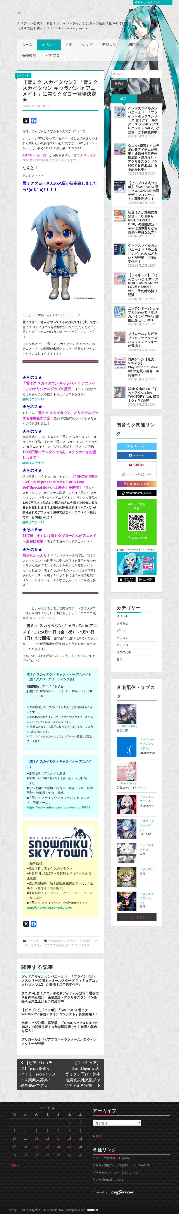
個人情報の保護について (108, 1179)
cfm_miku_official (137, 483)
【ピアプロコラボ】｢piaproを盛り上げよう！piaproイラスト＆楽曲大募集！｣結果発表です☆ (38, 1074)
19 (36, 1146)
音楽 (69, 44)
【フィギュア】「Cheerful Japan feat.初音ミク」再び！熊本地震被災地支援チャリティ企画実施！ (83, 1074)
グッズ (87, 44)
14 (58, 1138)
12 (36, 1138)
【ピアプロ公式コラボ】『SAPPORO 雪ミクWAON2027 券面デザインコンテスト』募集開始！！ (59, 1012)
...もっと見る (136, 917)
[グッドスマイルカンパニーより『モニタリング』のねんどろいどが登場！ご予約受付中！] (119, 249)
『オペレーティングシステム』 (147, 744)
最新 (124, 98)
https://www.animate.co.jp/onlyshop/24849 (58, 807)
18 (25, 1146)
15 (69, 1138)
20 (47, 1146)
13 (47, 1138)
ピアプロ (52, 55)
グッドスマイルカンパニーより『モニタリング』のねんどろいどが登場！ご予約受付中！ (142, 253)
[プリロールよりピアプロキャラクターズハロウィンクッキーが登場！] (119, 337)
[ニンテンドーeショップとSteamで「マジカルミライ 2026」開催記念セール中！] (119, 311)
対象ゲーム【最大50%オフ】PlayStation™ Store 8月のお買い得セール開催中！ (143, 367)
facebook (138, 455)
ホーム (27, 44)
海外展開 (28, 55)
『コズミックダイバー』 (147, 898)
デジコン (109, 44)
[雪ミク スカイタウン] (60, 842)
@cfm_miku (138, 446)
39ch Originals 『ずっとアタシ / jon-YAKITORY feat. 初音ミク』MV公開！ (143, 394)
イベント (48, 44)
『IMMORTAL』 (128, 726)
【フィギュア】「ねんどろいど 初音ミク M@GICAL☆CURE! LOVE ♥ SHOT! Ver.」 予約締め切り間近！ (143, 285)
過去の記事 (124, 652)
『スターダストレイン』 (147, 825)
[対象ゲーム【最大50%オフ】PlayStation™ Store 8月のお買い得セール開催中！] (119, 362)
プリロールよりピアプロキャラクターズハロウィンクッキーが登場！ (142, 339)
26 (36, 1154)
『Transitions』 (128, 783)
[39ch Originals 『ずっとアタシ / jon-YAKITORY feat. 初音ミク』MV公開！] (119, 392)
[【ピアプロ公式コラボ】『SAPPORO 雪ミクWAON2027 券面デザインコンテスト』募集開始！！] (119, 186)
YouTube (138, 464)
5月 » (15, 1165)
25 (25, 1154)
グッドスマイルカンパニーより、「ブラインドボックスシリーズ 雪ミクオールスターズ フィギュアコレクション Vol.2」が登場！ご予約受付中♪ (59, 980)
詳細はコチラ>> (33, 399)
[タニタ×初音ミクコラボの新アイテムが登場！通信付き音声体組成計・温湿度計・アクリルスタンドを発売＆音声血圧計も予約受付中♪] (119, 149)
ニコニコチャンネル (138, 474)
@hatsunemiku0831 (138, 493)
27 (47, 1154)
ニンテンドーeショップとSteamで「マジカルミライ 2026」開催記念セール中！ (143, 314)
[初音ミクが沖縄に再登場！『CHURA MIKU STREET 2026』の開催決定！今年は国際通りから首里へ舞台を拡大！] (119, 215)
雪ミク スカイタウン (79, 945)
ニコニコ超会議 (54, 945)
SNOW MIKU (57, 940)
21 (58, 1146)
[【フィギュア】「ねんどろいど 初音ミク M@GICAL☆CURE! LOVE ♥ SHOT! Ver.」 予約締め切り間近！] (119, 278)
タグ (149, 98)
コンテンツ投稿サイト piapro (111, 1158)
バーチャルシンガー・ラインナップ (115, 1172)
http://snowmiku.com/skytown (49, 907)
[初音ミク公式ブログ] (49, 12)
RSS (98, 1136)
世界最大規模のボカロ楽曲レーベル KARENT (122, 1165)
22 (69, 1146)
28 (58, 1154)
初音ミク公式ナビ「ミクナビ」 (137, 550)
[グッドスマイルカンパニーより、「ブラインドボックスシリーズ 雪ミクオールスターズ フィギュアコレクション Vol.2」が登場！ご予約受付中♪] (119, 111)
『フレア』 (147, 869)
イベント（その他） (80, 940)
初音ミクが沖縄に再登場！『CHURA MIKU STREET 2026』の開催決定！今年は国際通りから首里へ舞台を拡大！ (60, 1027)
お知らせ (133, 44)
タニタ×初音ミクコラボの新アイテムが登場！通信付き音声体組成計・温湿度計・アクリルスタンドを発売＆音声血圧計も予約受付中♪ (60, 997)
